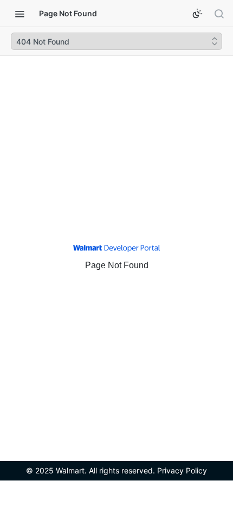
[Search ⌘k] (219, 13)
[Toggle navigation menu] (19, 13)
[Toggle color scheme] (197, 13)
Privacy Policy (182, 470)
